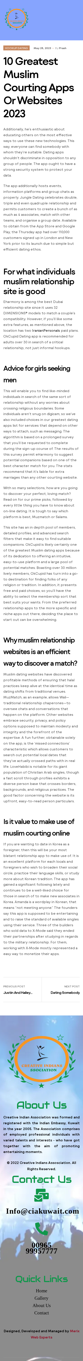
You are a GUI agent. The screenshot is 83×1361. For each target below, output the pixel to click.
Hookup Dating (16, 47)
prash (62, 47)
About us (42, 1305)
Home (41, 1290)
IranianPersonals (46, 330)
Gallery (41, 1298)
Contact (41, 1313)
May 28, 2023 (42, 47)
